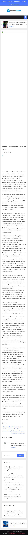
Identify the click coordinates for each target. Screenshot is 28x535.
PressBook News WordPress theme (17, 533)
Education (16, 4)
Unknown (6, 510)
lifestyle (6, 423)
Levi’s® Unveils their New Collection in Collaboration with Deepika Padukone (17, 444)
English (4, 1)
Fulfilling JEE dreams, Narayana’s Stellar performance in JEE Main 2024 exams (18, 523)
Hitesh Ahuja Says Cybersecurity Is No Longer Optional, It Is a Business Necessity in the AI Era (13, 469)
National (24, 1)
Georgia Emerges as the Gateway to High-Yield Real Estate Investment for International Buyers (13, 489)
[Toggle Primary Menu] (25, 17)
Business (9, 1)
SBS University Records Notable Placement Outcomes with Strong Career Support (12, 496)
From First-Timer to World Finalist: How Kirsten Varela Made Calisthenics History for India (18, 23)
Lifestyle (11, 4)
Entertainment (16, 1)
